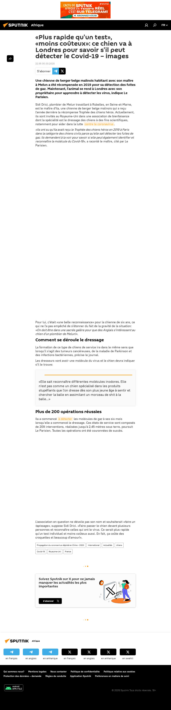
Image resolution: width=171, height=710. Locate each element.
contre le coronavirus (99, 124)
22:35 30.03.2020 (45, 63)
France (68, 551)
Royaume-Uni (55, 551)
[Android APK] (13, 688)
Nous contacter (58, 671)
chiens (119, 545)
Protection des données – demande (22, 676)
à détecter (65, 419)
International (93, 545)
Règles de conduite (55, 676)
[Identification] (146, 25)
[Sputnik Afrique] (16, 27)
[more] (10, 58)
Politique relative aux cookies (119, 671)
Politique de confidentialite (85, 671)
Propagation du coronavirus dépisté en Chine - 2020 (60, 545)
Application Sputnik (80, 676)
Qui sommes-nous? (14, 671)
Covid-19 (41, 551)
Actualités (107, 545)
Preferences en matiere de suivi (112, 676)
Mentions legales (37, 671)
